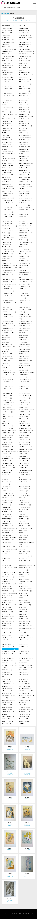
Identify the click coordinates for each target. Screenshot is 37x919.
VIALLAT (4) (24, 693)
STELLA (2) (6, 632)
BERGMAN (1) (25, 93)
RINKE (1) (6, 563)
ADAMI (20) (7, 28)
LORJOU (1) (7, 412)
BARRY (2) (6, 74)
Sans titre (10, 773)
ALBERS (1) (6, 37)
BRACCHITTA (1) (8, 119)
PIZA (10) (7, 530)
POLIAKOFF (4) (8, 533)
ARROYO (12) (8, 56)
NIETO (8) (6, 491)
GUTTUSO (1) (7, 305)
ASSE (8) (7, 60)
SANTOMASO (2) (9, 584)
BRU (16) (23, 128)
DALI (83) (23, 195)
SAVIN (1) (23, 586)
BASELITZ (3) (7, 77)
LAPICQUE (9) (25, 379)
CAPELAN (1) (7, 147)
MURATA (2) (6, 481)
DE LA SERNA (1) (8, 202)
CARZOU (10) (24, 149)
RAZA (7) (6, 551)
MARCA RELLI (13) (26, 430)
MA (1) (5, 423)
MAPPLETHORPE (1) (9, 430)
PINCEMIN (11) (26, 528)
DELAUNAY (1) (24, 212)
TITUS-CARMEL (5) (26, 658)
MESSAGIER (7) (7, 447)
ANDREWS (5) (25, 44)
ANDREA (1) (6, 44)
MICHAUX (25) (7, 449)
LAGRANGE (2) (8, 374)
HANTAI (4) (7, 309)
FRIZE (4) (23, 268)
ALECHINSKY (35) (25, 37)
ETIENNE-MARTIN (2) (8, 251)
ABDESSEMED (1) (8, 26)
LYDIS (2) (23, 419)
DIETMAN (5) (23, 219)
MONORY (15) (8, 465)
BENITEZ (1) (24, 88)
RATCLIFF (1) (24, 546)
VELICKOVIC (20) (26, 691)
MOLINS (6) (6, 460)
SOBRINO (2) (8, 616)
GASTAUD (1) (24, 284)
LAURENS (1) (7, 384)
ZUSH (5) (21, 723)
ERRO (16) (25, 247)
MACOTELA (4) (25, 423)
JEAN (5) (6, 337)
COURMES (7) (7, 184)
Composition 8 (10, 798)
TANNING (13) (8, 649)
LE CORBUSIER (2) (24, 386)
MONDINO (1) (7, 463)
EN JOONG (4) (7, 240)
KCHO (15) (5, 351)
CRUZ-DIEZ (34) (8, 188)
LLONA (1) (6, 407)
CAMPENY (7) (7, 142)
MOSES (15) (23, 467)
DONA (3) (6, 228)
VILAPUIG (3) (24, 698)
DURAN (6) (6, 235)
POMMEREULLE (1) (9, 537)
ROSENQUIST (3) (8, 572)
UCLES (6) (6, 679)
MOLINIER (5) (24, 458)
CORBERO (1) (7, 181)
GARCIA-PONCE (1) (10, 279)
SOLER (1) (23, 616)
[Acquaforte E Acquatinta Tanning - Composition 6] (27, 788)
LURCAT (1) (23, 416)
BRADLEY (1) (24, 119)
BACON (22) (7, 65)
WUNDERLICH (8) (8, 716)
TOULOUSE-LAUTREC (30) (9, 666)
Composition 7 (10, 747)
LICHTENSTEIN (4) (8, 402)
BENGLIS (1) (7, 88)
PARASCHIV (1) (25, 507)
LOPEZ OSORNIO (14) (26, 409)
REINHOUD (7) (8, 556)
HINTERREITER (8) (25, 321)
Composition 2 (27, 849)
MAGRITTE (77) (24, 426)
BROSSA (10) (7, 128)
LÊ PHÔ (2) (5, 391)
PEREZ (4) (6, 521)
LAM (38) (6, 377)
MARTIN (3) (24, 440)
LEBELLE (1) (24, 393)
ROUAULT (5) (8, 577)
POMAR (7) (6, 535)
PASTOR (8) (7, 512)
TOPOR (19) (24, 660)
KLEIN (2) (6, 360)
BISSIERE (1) (7, 105)
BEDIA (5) (6, 81)
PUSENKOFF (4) (25, 540)
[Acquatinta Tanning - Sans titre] (10, 763)
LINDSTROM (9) (8, 405)
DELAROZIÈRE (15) (26, 209)
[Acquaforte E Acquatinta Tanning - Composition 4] (27, 813)
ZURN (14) (6, 723)
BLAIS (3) (8, 107)
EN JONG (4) (23, 237)
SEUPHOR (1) (24, 602)
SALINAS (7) (7, 581)
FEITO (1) (22, 254)
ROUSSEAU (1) (24, 577)
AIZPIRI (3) (6, 35)
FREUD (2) (23, 265)
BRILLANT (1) (7, 126)
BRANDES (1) (7, 121)
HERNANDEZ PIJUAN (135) (26, 318)
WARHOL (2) (7, 709)
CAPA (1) (23, 144)
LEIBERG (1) (7, 398)
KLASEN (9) (23, 358)
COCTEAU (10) (24, 172)
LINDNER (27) (24, 402)
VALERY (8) (23, 681)
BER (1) (5, 91)
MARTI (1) (6, 440)
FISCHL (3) (6, 261)
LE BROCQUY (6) (8, 386)
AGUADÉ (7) (24, 30)
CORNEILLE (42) (26, 181)
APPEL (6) (6, 46)
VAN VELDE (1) (24, 686)
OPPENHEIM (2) (25, 498)
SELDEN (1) (23, 598)
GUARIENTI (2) (24, 300)
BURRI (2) (23, 133)
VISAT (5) (7, 705)
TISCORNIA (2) (24, 656)
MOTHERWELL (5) (25, 470)
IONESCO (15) (8, 333)
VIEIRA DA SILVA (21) (8, 697)
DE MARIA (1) (24, 202)
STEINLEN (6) (27, 629)
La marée (27, 875)
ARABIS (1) (23, 46)
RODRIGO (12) (9, 567)
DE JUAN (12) (7, 200)
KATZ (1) (5, 349)
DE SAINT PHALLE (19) (9, 205)
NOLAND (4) (7, 493)
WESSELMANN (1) (8, 712)
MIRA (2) (23, 454)
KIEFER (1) (7, 353)
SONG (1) (7, 619)
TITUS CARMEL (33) (9, 658)
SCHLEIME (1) (8, 591)
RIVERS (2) (6, 565)
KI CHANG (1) (24, 351)
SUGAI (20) (6, 635)
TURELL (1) (6, 672)
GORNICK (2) (24, 295)
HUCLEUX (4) (8, 328)
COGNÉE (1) (7, 174)
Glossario (30, 913)
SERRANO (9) (7, 602)
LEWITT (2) (23, 400)
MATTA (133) (24, 444)
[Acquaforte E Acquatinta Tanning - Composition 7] (10, 737)
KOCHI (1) (24, 363)
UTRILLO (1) (7, 681)
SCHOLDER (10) (9, 593)
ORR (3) (22, 500)
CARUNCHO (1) (24, 147)
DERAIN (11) (7, 216)
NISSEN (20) (23, 491)
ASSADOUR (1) (23, 58)
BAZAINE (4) (23, 77)
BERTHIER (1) (24, 95)
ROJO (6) (23, 570)
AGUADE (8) (7, 30)
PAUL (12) (23, 512)
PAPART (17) (6, 507)
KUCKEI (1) (23, 367)
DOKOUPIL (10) (25, 223)
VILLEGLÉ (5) (24, 700)
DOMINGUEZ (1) (25, 226)
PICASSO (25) (24, 523)
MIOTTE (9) (6, 454)
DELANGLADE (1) (9, 209)
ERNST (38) (6, 244)
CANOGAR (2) (24, 142)
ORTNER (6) (7, 502)
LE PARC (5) (23, 388)
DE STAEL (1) (24, 205)
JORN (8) (23, 342)
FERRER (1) (7, 258)
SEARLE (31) (7, 595)
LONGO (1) (23, 407)
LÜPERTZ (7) (7, 416)
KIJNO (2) (23, 353)
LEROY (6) (6, 400)
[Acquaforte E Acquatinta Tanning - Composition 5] (10, 813)
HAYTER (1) (9, 312)
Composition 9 (27, 773)
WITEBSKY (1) (24, 712)
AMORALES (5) (8, 42)
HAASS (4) (23, 305)
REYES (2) (6, 558)
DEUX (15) (23, 216)
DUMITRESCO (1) (25, 233)
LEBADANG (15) (7, 393)
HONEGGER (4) (25, 323)
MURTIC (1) (23, 481)
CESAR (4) (24, 154)
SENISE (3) (23, 600)
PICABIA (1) (7, 523)
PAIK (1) (7, 505)
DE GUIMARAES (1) (25, 198)
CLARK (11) (23, 167)
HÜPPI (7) (7, 330)
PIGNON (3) (24, 526)
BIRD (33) (22, 102)
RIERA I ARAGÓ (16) (24, 560)
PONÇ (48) (23, 537)
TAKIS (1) (24, 644)
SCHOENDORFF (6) (25, 591)
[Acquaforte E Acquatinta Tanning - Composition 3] (10, 839)
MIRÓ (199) (6, 456)
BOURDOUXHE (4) (26, 116)
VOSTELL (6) (7, 707)
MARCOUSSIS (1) (25, 433)
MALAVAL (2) (7, 428)
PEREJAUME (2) (6, 519)
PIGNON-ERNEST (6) (9, 528)
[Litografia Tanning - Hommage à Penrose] (27, 737)
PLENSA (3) (23, 530)
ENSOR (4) (6, 242)
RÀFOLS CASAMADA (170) (26, 543)
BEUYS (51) (7, 100)
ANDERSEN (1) (25, 42)
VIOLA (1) (22, 702)
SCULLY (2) (23, 593)
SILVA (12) (23, 607)
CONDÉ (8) (7, 177)
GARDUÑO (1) (7, 281)
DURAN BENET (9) (8, 237)
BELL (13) (24, 81)
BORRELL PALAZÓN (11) (9, 115)
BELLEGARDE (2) (25, 84)
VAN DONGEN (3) (8, 684)
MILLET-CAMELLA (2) (10, 451)
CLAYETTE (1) (24, 170)
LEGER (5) (7, 395)
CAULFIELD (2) (24, 151)
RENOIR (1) (26, 556)
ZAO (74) (23, 718)
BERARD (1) (24, 91)
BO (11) (5, 109)
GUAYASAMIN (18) (9, 302)
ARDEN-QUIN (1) (9, 49)
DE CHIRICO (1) (8, 198)
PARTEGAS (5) (7, 509)
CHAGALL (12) (24, 156)
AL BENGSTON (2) (25, 35)
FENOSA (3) (7, 256)
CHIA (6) (23, 158)
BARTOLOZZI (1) (26, 74)
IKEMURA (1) (24, 330)
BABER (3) (23, 63)
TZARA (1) (6, 677)
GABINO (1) (7, 272)
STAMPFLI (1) (7, 628)
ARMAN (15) (26, 51)
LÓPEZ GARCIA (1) (9, 409)
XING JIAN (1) (24, 716)
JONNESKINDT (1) (24, 339)
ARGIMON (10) (24, 49)
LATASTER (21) (24, 381)
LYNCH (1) (6, 421)
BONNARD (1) (24, 112)
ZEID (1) (7, 721)
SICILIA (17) (25, 605)
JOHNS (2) (23, 337)
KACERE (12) (7, 344)
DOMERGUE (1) (9, 226)
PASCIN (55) (23, 509)
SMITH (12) (23, 612)
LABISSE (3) (23, 370)
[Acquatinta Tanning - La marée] (27, 864)
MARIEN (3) (24, 435)
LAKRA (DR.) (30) (23, 374)
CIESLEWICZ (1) (25, 165)
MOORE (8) (23, 465)
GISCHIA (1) (23, 293)
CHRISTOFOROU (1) (26, 163)
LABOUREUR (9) (9, 372)
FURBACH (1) (22, 270)
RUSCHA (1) (24, 579)
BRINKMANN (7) (25, 126)
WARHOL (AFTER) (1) (26, 709)
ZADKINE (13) (6, 718)
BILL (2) (5, 102)
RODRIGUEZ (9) (25, 567)
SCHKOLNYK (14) (26, 588)
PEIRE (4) (22, 514)
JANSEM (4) (23, 335)
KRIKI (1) (4, 367)
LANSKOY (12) (7, 379)
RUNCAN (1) (7, 579)
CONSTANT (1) (6, 179)
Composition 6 (27, 798)
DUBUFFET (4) (24, 230)
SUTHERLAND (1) (26, 637)
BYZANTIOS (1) (26, 135)
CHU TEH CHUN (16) (7, 165)
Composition (10, 875)
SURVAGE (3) (7, 637)
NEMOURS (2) (24, 486)
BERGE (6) (7, 93)
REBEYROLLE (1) (24, 551)
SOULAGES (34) (25, 621)
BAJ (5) (22, 65)
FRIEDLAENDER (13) (9, 268)
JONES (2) (6, 339)
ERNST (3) (6, 247)
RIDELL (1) (23, 558)
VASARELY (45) (8, 688)
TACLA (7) (23, 642)
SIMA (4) (23, 609)
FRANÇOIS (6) (24, 263)
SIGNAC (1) (6, 607)
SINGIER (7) (7, 612)
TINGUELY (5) (7, 656)
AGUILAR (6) (7, 33)
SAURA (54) (7, 586)
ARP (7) (5, 53)
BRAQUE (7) (24, 121)
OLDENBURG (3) (8, 495)
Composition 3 (10, 849)
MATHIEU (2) (24, 442)
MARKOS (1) (24, 437)
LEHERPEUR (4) (25, 395)
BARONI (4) (24, 72)
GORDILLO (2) (7, 295)
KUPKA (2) (6, 370)
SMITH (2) (22, 614)
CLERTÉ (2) (6, 172)
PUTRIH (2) (7, 542)
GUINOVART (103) (25, 302)
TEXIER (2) (24, 651)
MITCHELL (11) (7, 458)
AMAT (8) (23, 40)
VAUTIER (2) (25, 688)
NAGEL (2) (6, 486)
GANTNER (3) (25, 272)
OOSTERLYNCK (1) (25, 495)
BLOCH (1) (24, 107)
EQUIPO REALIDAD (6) (25, 242)
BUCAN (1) (23, 130)
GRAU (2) (6, 298)
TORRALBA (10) (9, 663)
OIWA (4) (23, 493)
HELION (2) (6, 314)
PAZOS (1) (6, 514)
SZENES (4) (23, 639)
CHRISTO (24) (8, 163)
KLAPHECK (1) (8, 358)
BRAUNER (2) (7, 123)
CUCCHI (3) (23, 188)
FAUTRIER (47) (7, 254)
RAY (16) (22, 549)
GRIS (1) (22, 298)
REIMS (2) (23, 553)
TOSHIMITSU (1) (24, 663)
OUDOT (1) (24, 502)
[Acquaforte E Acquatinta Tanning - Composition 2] (27, 839)
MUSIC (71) (6, 484)
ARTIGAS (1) (25, 56)
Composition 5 (10, 824)
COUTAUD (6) (7, 186)
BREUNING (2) (24, 123)
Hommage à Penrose (27, 747)
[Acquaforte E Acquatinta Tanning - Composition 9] (27, 763)
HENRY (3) (24, 314)
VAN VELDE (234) (8, 686)
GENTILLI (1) (7, 286)
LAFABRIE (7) (26, 372)
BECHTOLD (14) (25, 79)
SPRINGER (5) (25, 626)
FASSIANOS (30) (25, 251)
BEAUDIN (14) (7, 79)
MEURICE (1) (25, 447)
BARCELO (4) (7, 72)
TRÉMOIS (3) (25, 665)
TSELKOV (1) (7, 670)
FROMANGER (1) (8, 270)
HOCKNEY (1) (7, 323)
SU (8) (22, 632)
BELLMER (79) (7, 86)
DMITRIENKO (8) (7, 223)
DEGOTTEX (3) (24, 207)
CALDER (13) (25, 137)
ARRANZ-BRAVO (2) (26, 53)
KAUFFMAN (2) (24, 349)
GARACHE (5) (7, 275)
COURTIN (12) (24, 184)
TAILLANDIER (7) (8, 644)
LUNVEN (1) (24, 414)
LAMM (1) (23, 377)
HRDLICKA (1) (24, 326)
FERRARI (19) (24, 256)
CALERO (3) (7, 140)
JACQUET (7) (7, 335)
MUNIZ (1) (5, 479)
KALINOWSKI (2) (25, 344)
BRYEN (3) (6, 130)
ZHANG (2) (24, 721)
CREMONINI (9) (25, 186)
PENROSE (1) (24, 516)
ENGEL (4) (23, 240)
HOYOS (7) (8, 326)
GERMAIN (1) (24, 286)
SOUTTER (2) (24, 623)
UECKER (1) (24, 679)
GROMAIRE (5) (8, 300)
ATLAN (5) (24, 60)
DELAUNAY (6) (7, 212)
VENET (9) (6, 693)
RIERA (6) (6, 560)
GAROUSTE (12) (25, 281)
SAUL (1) (22, 584)
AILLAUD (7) (24, 33)
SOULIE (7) (6, 623)
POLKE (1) (23, 533)
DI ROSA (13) (7, 219)
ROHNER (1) (7, 570)
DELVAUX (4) (23, 214)
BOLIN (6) (7, 112)
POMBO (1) (23, 535)
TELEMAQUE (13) (8, 651)
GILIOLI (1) (23, 288)
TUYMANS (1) (7, 674)
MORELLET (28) (8, 467)
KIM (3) (7, 356)
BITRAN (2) (23, 105)
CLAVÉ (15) (7, 170)
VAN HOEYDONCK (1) (26, 684)
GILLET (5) (8, 291)
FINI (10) (23, 258)
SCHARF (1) (7, 588)
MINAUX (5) (24, 451)
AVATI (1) (6, 63)
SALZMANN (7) (25, 581)
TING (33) (23, 653)
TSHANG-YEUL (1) (25, 670)
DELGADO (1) (8, 214)
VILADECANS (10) (26, 695)
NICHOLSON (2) (24, 488)
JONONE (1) (5, 342)
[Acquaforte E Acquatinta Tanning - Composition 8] (10, 788)
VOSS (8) (22, 705)
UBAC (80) (23, 677)
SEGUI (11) (7, 598)
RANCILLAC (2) (8, 546)
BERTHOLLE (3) (7, 98)
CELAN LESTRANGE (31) (9, 155)
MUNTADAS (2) (25, 479)
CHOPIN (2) (23, 160)
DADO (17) (5, 195)
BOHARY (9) (24, 109)
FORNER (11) (24, 261)
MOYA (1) (6, 472)
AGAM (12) (23, 28)
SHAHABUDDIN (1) (9, 605)
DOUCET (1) (7, 230)
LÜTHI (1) (5, 419)
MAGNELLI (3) (8, 426)
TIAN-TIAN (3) (7, 653)
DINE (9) (22, 221)
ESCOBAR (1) (7, 249)
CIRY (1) (6, 167)
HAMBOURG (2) (25, 307)
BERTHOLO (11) (24, 98)
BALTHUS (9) (22, 70)
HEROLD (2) (7, 321)
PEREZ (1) (24, 519)
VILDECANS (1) (8, 700)
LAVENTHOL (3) (24, 384)
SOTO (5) (8, 621)
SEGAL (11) (24, 595)
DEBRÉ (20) (7, 207)
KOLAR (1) (6, 365)
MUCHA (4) (7, 474)
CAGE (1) (6, 137)
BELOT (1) (23, 86)
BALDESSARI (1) (24, 67)
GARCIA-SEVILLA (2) (26, 279)
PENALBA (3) (7, 516)
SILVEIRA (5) (7, 609)
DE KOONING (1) (25, 200)
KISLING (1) (24, 356)
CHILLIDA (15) (8, 160)
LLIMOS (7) (23, 405)
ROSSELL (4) (24, 572)
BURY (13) (5, 135)
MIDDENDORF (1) (25, 449)
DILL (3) (7, 221)
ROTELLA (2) (7, 574)
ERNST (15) (23, 244)
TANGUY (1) (23, 646)
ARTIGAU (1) (8, 58)
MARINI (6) (7, 437)
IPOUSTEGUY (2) (25, 333)
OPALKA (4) (7, 498)
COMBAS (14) (24, 174)
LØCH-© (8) (22, 421)
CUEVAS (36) (24, 191)
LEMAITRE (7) (25, 398)
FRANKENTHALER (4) (9, 265)
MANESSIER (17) (25, 428)
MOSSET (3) (7, 470)
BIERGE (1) (23, 100)
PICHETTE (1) (7, 526)
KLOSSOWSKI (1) (25, 360)
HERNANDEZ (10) (8, 316)
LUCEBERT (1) (6, 414)
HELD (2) (22, 312)
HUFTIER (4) (24, 328)
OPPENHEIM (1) (8, 500)
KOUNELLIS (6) (24, 365)
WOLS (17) (5, 714)
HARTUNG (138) (25, 309)
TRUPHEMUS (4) (25, 667)
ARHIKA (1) (7, 51)
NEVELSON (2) (7, 488)
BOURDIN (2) (24, 114)
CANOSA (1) (8, 144)
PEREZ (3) (23, 521)
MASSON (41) (7, 442)
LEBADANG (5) (23, 391)
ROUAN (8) (24, 574)
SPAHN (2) (6, 626)
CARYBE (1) (5, 149)
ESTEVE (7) (24, 249)
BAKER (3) (6, 67)
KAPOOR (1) (24, 346)
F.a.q (33, 913)
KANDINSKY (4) (8, 346)
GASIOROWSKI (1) (9, 284)
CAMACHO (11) (24, 140)
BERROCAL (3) (8, 95)
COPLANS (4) (24, 179)
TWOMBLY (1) (23, 674)
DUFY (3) (6, 233)
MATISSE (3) (7, 444)
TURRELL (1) (24, 672)
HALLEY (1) (6, 307)
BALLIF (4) (6, 70)
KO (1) (5, 363)
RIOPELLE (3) (25, 563)
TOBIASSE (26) (7, 660)
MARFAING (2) (7, 435)
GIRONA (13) (24, 291)
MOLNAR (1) (23, 460)
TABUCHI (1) (7, 642)
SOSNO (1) (23, 619)
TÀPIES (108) (24, 649)
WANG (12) (24, 707)
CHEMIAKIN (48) (8, 158)
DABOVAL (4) (24, 193)
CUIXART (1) (7, 193)
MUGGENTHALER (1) (26, 476)
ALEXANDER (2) (8, 40)
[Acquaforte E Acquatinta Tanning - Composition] (10, 864)
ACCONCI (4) (23, 26)
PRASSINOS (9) (8, 540)
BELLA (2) (5, 84)
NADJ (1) (22, 484)
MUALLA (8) (23, 472)
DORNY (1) (24, 228)
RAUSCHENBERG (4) (9, 549)
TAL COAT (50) (8, 646)
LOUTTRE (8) (24, 412)
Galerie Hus (5, 13)
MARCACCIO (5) (8, 433)
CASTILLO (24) (7, 151)
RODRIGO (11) (27, 565)
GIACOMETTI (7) (8, 288)
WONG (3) (24, 714)
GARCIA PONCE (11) (26, 276)
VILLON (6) (7, 702)
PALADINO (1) (25, 505)
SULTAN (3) (24, 635)
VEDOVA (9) (7, 691)
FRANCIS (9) (6, 263)
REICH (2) (6, 553)
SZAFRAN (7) (6, 639)
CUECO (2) (6, 191)
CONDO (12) (24, 177)
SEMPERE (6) (7, 600)
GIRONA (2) (7, 293)
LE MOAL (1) (6, 388)
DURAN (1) (23, 235)
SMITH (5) (6, 614)
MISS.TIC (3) (22, 456)
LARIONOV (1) (8, 381)
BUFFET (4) (7, 133)
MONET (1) (24, 463)
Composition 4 (27, 824)
